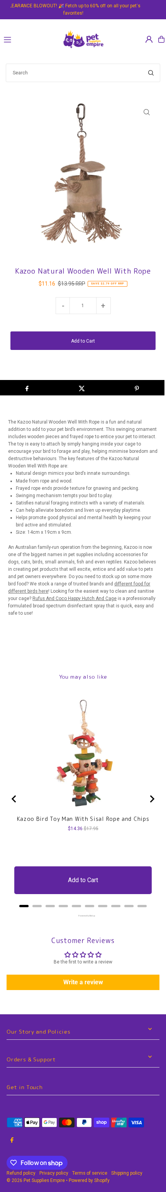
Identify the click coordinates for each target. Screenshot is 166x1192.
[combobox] (83, 73)
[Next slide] (151, 799)
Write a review (83, 982)
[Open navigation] (29, 39)
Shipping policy (126, 1173)
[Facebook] (12, 1140)
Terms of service (89, 1173)
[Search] (151, 73)
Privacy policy (53, 1173)
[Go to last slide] (14, 799)
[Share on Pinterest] (136, 387)
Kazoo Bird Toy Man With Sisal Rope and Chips (83, 818)
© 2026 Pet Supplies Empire (36, 1180)
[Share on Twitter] (81, 387)
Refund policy (21, 1173)
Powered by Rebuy (83, 916)
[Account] (149, 39)
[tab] (24, 906)
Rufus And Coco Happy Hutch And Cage (74, 598)
